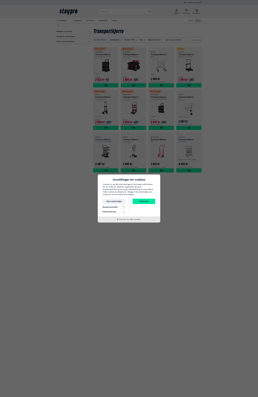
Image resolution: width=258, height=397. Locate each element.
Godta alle (144, 201)
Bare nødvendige (114, 201)
